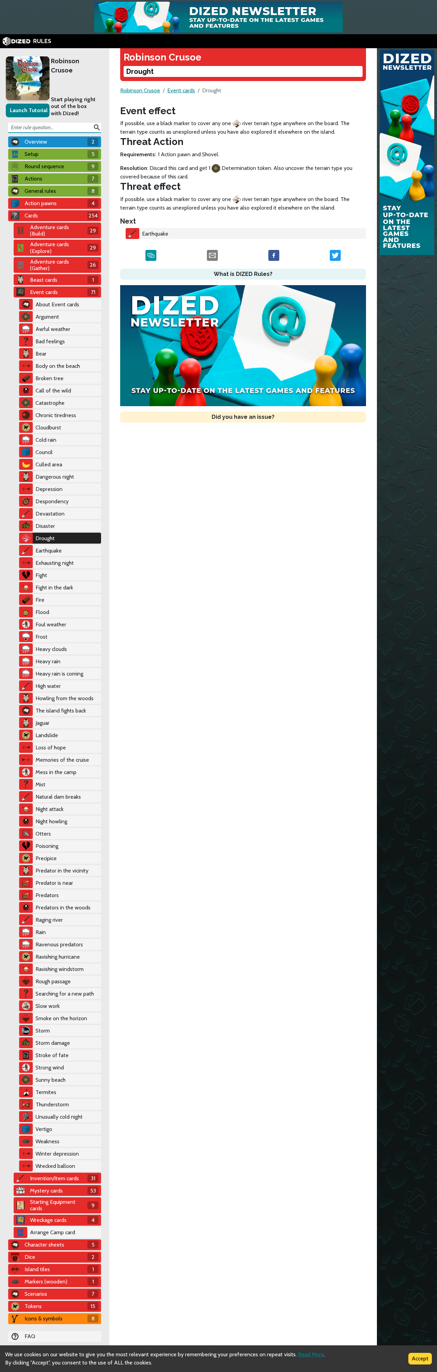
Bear (41, 353)
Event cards (181, 90)
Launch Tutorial (28, 110)
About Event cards (57, 304)
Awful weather (53, 329)
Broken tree (50, 378)
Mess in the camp (56, 772)
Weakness (47, 1141)
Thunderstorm (52, 1104)
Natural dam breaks (58, 797)
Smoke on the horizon (61, 1018)
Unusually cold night (59, 1117)
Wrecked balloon (55, 1166)
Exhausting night (55, 563)
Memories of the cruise (62, 760)
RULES (42, 41)
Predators (47, 895)
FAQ (30, 1336)
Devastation (50, 513)
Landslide (47, 735)
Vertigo (44, 1129)
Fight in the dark (54, 587)
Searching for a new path (65, 993)
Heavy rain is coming (59, 673)
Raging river (49, 920)
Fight (41, 575)
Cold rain (46, 440)
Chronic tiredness (56, 415)
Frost (41, 637)
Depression (49, 489)
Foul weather (51, 624)
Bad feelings (50, 341)
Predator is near (54, 883)
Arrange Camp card (52, 1232)
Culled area (49, 464)
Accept (420, 1358)
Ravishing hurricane (58, 957)
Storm (43, 1030)
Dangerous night (55, 477)
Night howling (51, 821)
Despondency (52, 501)
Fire (40, 600)
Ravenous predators (59, 944)
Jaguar (43, 723)
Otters (43, 833)
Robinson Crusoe (65, 65)
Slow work (48, 1006)
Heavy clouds (51, 649)
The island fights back (61, 710)
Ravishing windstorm (60, 969)
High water (48, 686)
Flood (42, 612)
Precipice (46, 858)
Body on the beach (58, 366)
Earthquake (49, 550)
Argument (47, 317)
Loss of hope (51, 747)
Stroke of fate (52, 1055)
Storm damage (53, 1043)
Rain (41, 932)
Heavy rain (48, 661)
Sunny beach (51, 1080)
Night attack (50, 809)
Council (44, 452)
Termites (46, 1092)
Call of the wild (53, 390)
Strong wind (50, 1067)
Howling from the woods (65, 698)
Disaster (45, 526)
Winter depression (57, 1153)
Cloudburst (48, 427)
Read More (311, 1354)
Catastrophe (50, 403)
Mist (40, 784)
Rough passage (53, 981)
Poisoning (47, 846)
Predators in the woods (63, 907)
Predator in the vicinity (62, 870)
